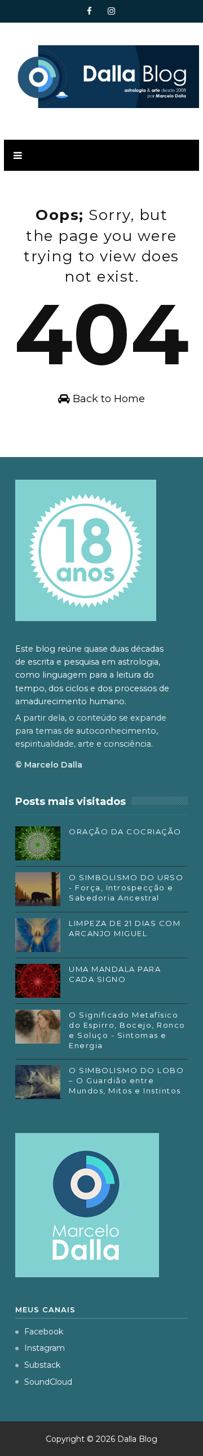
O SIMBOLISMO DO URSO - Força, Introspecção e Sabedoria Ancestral (126, 887)
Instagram (44, 1348)
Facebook (43, 1331)
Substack (42, 1365)
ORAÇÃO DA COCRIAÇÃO (125, 831)
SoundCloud (48, 1382)
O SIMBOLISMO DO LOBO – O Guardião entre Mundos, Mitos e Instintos (126, 1080)
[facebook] (89, 11)
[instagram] (111, 11)
